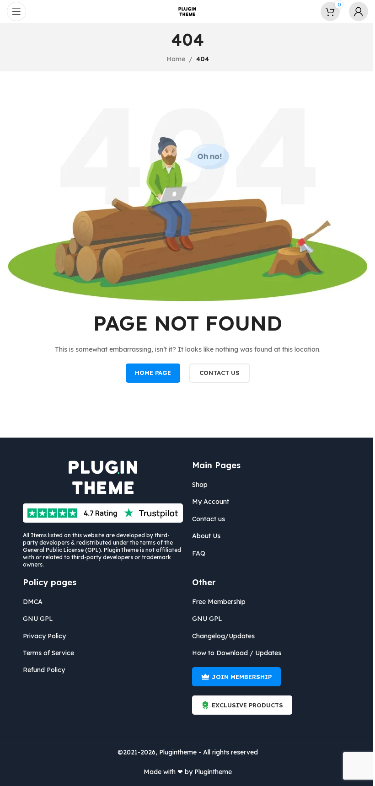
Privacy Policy (44, 636)
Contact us (208, 519)
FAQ (198, 553)
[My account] (358, 11)
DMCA (33, 602)
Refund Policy (44, 670)
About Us (206, 536)
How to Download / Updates (236, 653)
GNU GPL (38, 619)
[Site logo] (187, 11)
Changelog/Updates (223, 636)
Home (175, 59)
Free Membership (219, 602)
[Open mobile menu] (16, 11)
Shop (200, 485)
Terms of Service (48, 653)
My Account (210, 501)
